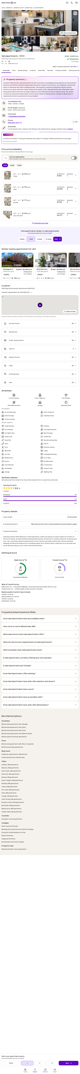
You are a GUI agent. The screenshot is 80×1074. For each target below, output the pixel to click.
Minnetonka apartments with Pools (14, 730)
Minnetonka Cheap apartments (12, 747)
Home (3, 7)
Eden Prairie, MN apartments (11, 771)
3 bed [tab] (19, 165)
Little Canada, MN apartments (12, 799)
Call (76, 121)
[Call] (72, 3)
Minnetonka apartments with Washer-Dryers (17, 733)
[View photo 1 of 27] (40, 23)
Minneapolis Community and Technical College (17, 829)
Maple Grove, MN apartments (11, 808)
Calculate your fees (41, 223)
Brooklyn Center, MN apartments (13, 802)
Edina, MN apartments (9, 793)
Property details (60, 70)
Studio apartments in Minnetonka (13, 757)
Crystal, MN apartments (9, 786)
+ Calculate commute (16, 116)
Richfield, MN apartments (10, 783)
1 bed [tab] (5, 165)
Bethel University (7, 835)
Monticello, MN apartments (11, 805)
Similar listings (23, 70)
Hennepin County (19, 7)
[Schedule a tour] (76, 3)
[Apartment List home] (9, 3)
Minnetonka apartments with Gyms (14, 727)
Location (33, 70)
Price (14, 70)
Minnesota (9, 7)
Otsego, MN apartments (10, 796)
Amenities (41, 70)
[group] (17, 260)
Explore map (71, 311)
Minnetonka (28, 7)
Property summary (15, 79)
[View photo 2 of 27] (59, 44)
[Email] (67, 3)
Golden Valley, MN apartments (12, 812)
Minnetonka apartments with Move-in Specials (18, 744)
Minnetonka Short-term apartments (14, 849)
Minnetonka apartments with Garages (15, 724)
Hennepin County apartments (12, 819)
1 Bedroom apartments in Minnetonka (14, 754)
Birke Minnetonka (43, 269)
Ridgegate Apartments (12, 269)
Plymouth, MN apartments (10, 774)
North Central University (10, 826)
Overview (6, 70)
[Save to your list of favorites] (75, 13)
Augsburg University (8, 839)
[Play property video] (21, 44)
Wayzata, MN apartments (10, 768)
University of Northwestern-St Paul (13, 832)
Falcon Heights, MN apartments (12, 780)
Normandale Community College (13, 842)
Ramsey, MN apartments (10, 777)
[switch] (40, 157)
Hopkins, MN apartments (10, 764)
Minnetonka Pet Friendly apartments (14, 736)
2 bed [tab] (12, 165)
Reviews (50, 70)
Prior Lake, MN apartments (10, 790)
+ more (70, 129)
